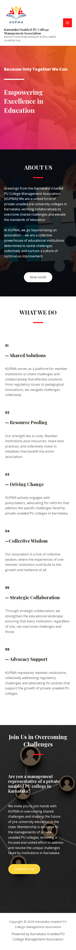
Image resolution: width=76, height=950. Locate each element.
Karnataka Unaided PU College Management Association (26, 31)
